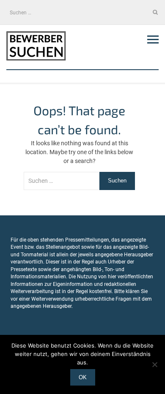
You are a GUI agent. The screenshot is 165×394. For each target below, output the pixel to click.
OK (83, 377)
